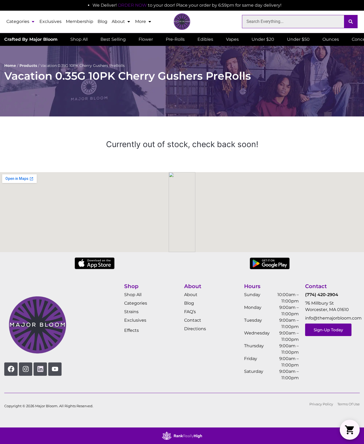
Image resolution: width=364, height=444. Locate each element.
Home (10, 65)
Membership (79, 21)
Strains (131, 311)
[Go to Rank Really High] (182, 436)
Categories (17, 21)
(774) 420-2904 (321, 294)
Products (28, 65)
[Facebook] (11, 369)
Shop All (132, 294)
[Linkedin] (40, 369)
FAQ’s (190, 311)
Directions (195, 328)
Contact (192, 320)
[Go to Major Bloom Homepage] (182, 21)
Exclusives (50, 21)
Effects (131, 330)
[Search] (350, 21)
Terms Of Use (348, 404)
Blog (102, 21)
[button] (350, 430)
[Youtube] (55, 369)
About (118, 21)
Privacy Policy (321, 404)
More (140, 21)
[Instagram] (25, 369)
